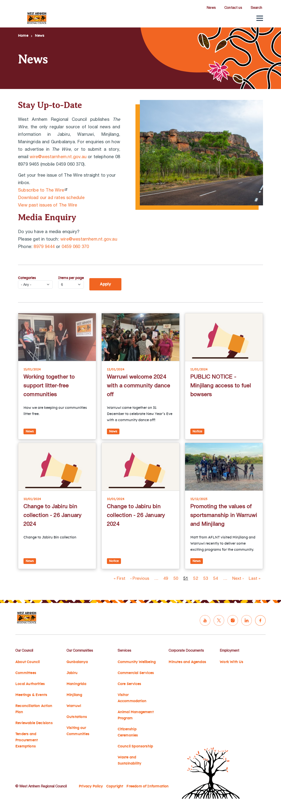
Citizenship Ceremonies (128, 732)
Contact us (233, 7)
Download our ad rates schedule (51, 197)
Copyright (114, 786)
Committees (25, 673)
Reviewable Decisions (34, 723)
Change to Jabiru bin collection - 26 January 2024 (52, 515)
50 (175, 578)
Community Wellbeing (137, 662)
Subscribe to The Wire (41, 189)
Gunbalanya (77, 662)
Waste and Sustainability (129, 760)
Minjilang (74, 695)
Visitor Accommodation (132, 698)
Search (256, 7)
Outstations (77, 717)
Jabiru (72, 673)
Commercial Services (136, 673)
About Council (27, 662)
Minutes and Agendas (187, 662)
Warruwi (74, 706)
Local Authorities (30, 684)
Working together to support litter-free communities (49, 385)
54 (215, 578)
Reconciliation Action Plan (33, 709)
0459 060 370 (75, 246)
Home (23, 35)
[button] (259, 18)
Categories (27, 278)
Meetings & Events (31, 695)
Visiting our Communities (78, 731)
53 (205, 578)
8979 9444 (44, 246)
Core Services (129, 684)
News (211, 7)
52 (195, 578)
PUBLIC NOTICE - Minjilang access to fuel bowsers (220, 385)
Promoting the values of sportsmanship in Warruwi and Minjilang (223, 515)
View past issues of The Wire (47, 204)
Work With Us (231, 662)
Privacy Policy (91, 786)
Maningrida (76, 684)
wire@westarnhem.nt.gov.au (58, 156)
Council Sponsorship (135, 746)
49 (165, 578)
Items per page (71, 278)
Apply (105, 284)
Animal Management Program (136, 715)
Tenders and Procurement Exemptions (26, 740)
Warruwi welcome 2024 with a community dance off (138, 385)
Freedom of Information (147, 786)
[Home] (37, 18)
